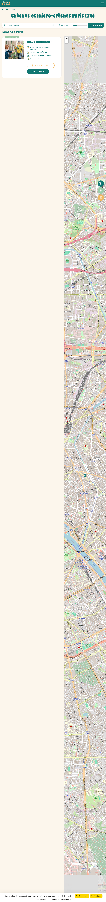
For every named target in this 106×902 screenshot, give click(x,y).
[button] (85, 476)
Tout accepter (82, 896)
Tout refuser (96, 896)
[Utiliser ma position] (53, 25)
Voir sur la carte (42, 65)
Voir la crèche (38, 71)
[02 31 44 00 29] (101, 183)
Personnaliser (41, 899)
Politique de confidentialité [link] (60, 899)
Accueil (5, 9)
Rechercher (96, 25)
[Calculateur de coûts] (101, 197)
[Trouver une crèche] (101, 190)
